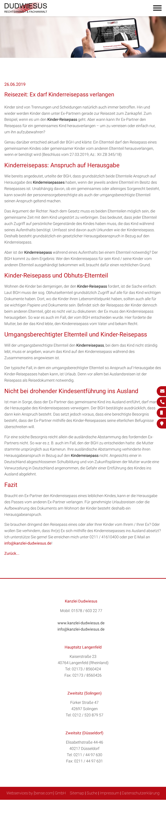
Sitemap (77, 793)
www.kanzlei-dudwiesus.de (81, 623)
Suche (92, 793)
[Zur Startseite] (26, 12)
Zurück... (11, 553)
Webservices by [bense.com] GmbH (36, 793)
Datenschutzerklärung (141, 793)
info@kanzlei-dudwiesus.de (27, 543)
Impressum (109, 793)
